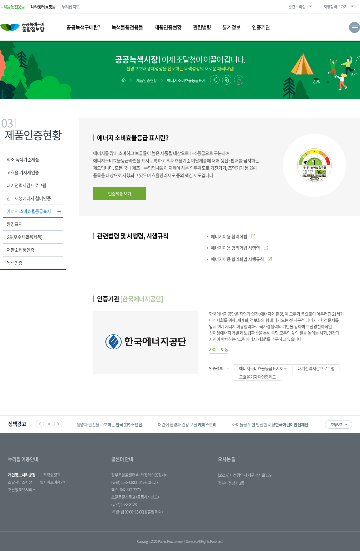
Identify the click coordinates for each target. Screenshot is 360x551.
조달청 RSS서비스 (22, 489)
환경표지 (14, 224)
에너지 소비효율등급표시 (186, 80)
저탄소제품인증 (20, 249)
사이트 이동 (218, 349)
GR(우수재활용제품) (24, 237)
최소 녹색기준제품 (23, 159)
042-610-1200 (149, 482)
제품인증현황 (167, 27)
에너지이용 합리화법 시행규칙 (237, 259)
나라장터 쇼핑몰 (43, 6)
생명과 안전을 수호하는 (109, 424)
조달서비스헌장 (20, 482)
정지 (49, 424)
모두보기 (336, 425)
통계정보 (231, 27)
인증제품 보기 (119, 193)
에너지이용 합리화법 (229, 236)
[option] (109, 424)
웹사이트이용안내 (53, 482)
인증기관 (261, 27)
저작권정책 (51, 475)
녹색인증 (14, 262)
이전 (40, 424)
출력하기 (238, 80)
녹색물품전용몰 (127, 27)
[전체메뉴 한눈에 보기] (354, 27)
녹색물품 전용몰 (12, 6)
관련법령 (202, 27)
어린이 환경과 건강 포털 (187, 424)
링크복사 (226, 80)
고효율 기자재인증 (23, 172)
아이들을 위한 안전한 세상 (270, 424)
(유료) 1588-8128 (124, 504)
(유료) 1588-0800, (124, 482)
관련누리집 (296, 6)
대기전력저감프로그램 (26, 185)
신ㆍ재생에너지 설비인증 (29, 198)
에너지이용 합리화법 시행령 (235, 247)
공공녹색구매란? (83, 27)
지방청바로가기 (335, 6)
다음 (58, 424)
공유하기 (215, 79)
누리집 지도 (70, 6)
